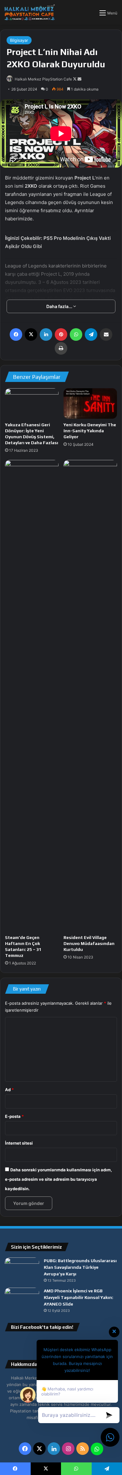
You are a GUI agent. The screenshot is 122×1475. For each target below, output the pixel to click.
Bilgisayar (19, 40)
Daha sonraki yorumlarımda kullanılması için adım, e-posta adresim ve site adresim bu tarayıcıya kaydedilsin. (58, 1179)
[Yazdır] (61, 348)
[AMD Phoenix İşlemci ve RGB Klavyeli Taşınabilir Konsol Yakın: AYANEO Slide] (22, 1299)
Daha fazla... (59, 306)
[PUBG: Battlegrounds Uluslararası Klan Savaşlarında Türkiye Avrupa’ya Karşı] (22, 1269)
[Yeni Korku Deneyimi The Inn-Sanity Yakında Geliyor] (90, 403)
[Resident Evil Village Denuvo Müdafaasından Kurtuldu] (90, 695)
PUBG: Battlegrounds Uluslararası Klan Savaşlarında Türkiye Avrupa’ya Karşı (80, 1267)
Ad (9, 1089)
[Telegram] (91, 334)
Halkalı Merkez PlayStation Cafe (43, 79)
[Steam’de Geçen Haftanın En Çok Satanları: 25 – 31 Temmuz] (31, 695)
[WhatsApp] (76, 334)
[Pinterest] (61, 334)
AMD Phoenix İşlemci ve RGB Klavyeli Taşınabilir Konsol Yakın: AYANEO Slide (78, 1297)
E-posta (14, 1116)
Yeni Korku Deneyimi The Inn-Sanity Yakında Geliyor (90, 430)
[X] (31, 334)
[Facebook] (16, 334)
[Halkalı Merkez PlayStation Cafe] (30, 12)
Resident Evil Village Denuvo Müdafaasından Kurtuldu (89, 943)
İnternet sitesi (19, 1143)
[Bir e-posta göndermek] (79, 79)
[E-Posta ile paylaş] (106, 334)
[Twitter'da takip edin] (75, 79)
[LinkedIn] (46, 334)
